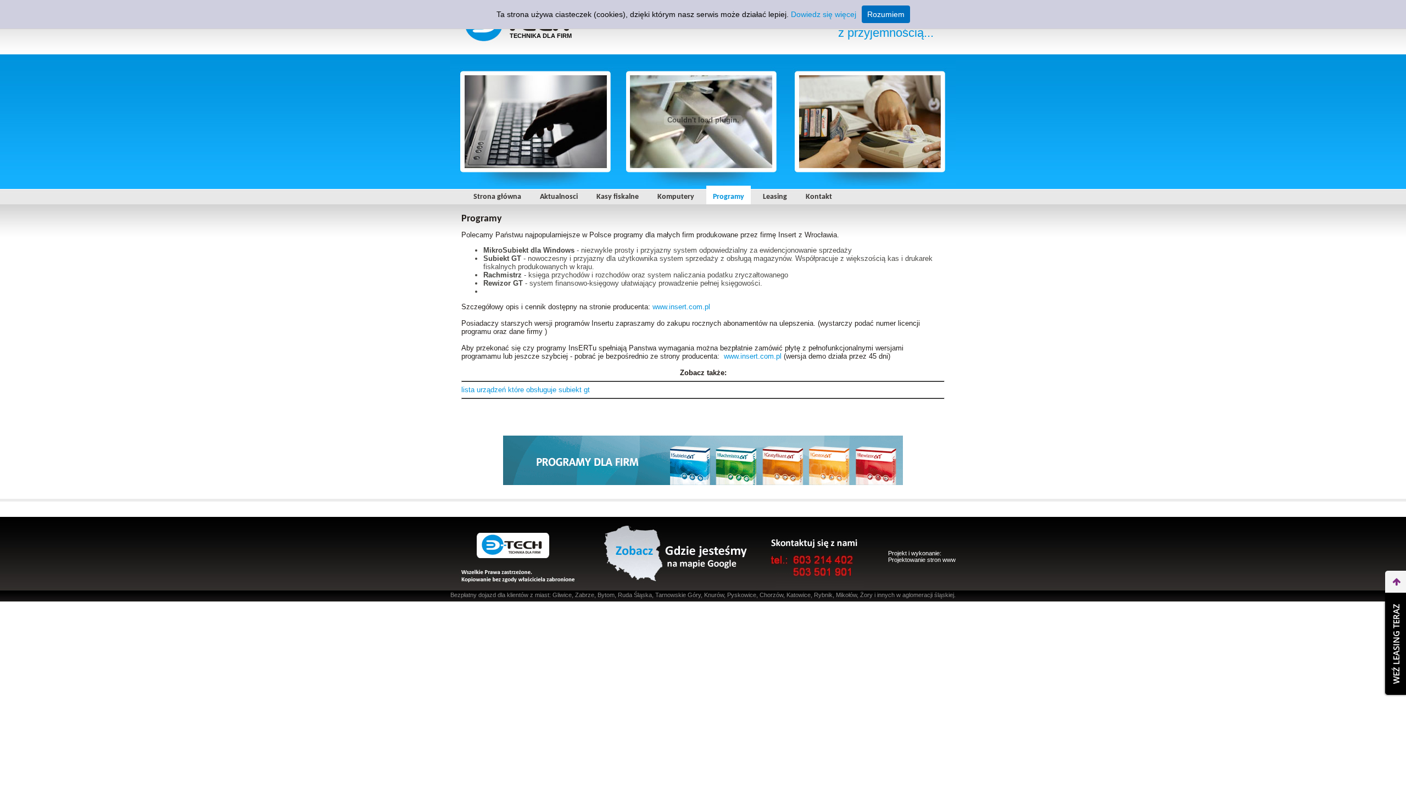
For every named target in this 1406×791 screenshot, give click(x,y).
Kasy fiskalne (617, 197)
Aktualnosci (559, 197)
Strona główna (497, 197)
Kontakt (819, 197)
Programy (728, 197)
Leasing (775, 197)
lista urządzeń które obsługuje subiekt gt (525, 390)
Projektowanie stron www (922, 559)
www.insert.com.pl (681, 307)
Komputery (675, 197)
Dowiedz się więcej (823, 14)
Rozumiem (886, 14)
